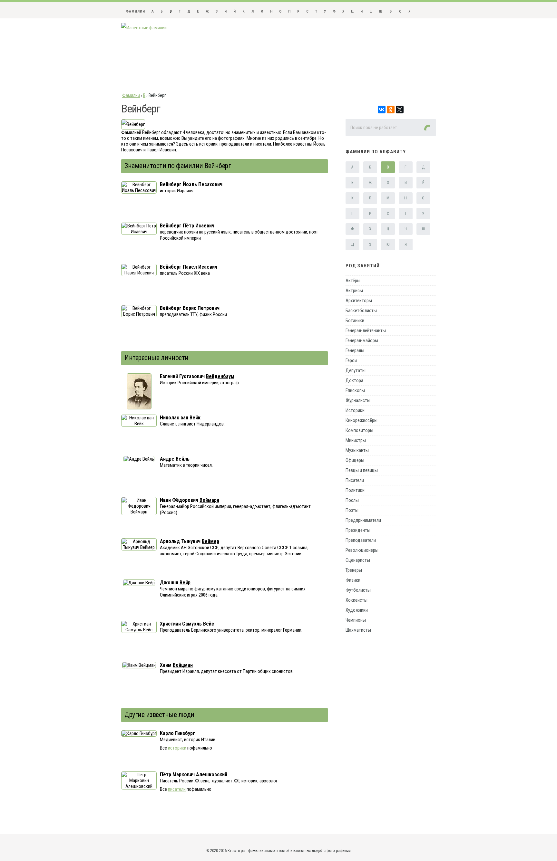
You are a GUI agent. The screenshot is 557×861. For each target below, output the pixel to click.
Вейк (195, 418)
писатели (177, 789)
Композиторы (359, 430)
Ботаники (355, 320)
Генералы (355, 350)
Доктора (354, 380)
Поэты (352, 510)
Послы (352, 500)
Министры (356, 440)
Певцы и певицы (362, 470)
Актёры (353, 280)
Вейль (183, 459)
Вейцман (183, 665)
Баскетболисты (361, 310)
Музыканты (357, 450)
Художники (357, 610)
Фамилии (135, 11)
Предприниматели (363, 520)
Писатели (355, 480)
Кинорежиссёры (361, 420)
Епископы (355, 390)
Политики (355, 490)
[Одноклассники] (391, 109)
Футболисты (358, 590)
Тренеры (354, 570)
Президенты (358, 530)
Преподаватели (361, 540)
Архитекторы (359, 300)
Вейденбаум (220, 376)
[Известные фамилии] (144, 28)
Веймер (210, 541)
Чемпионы (356, 620)
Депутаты (356, 370)
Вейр (185, 582)
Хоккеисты (356, 600)
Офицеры (355, 460)
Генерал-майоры (362, 340)
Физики (353, 580)
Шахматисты (358, 630)
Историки (355, 410)
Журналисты (358, 400)
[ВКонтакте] (382, 109)
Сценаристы (358, 560)
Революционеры (362, 550)
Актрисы (354, 290)
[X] (400, 109)
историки (177, 748)
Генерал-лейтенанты (366, 330)
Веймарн (209, 500)
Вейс (208, 624)
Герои (351, 360)
